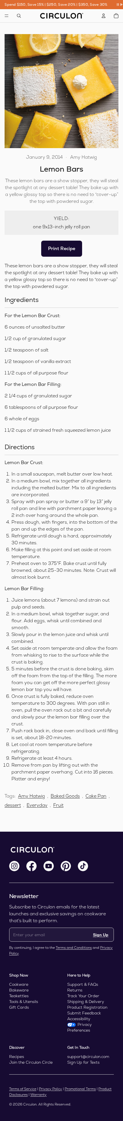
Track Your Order (83, 995)
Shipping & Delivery (85, 1001)
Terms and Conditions (74, 947)
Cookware (18, 984)
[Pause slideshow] (119, 4)
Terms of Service (22, 1089)
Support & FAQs (82, 984)
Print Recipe (61, 249)
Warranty (38, 1094)
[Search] (19, 15)
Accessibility (78, 1018)
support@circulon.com (88, 1056)
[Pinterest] (66, 866)
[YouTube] (48, 866)
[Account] (103, 15)
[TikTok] (83, 866)
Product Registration (87, 1007)
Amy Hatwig (31, 796)
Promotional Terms (80, 1089)
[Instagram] (14, 866)
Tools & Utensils (23, 1001)
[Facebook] (31, 866)
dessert (13, 805)
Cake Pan (96, 796)
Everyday (37, 805)
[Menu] (6, 15)
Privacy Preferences (79, 1027)
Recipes (16, 1056)
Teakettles (19, 995)
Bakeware (19, 990)
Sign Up (100, 934)
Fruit (58, 805)
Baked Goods (65, 796)
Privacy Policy (50, 1089)
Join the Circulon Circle (31, 1062)
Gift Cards (19, 1007)
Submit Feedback (84, 1013)
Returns (74, 990)
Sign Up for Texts (83, 1062)
